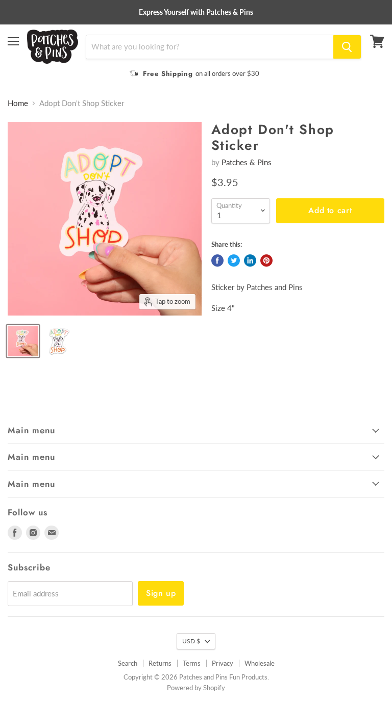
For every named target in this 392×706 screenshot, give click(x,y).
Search (127, 663)
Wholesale (259, 663)
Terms (192, 663)
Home (18, 103)
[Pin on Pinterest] (266, 260)
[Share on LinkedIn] (250, 260)
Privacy (222, 663)
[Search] (347, 47)
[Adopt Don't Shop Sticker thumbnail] (23, 341)
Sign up (161, 593)
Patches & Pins (247, 162)
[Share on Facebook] (217, 260)
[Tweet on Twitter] (234, 260)
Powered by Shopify (196, 688)
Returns (160, 663)
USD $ (191, 641)
